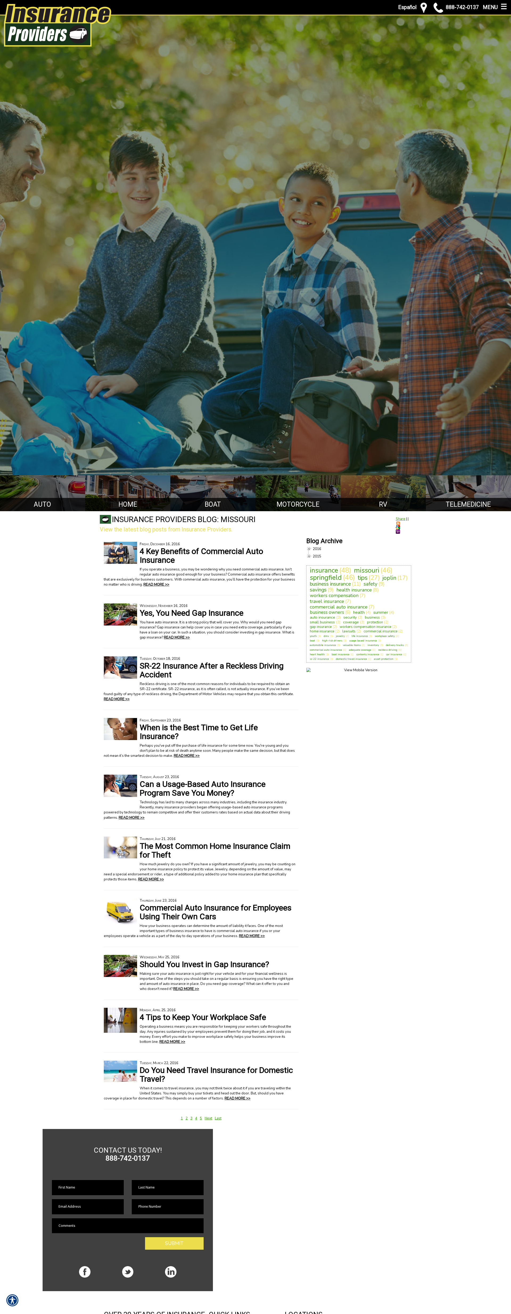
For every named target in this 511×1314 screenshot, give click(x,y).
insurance (324, 570)
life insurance (360, 636)
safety (370, 584)
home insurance (322, 631)
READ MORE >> (156, 584)
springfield (326, 577)
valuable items (352, 645)
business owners (327, 612)
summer (380, 612)
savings (318, 589)
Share (400, 519)
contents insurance (367, 654)
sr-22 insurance (319, 659)
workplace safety (385, 636)
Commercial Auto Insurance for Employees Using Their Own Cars (215, 912)
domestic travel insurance (351, 659)
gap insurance (321, 626)
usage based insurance (363, 641)
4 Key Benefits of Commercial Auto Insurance (201, 556)
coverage (351, 622)
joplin (389, 578)
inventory (373, 645)
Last (218, 1118)
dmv (326, 636)
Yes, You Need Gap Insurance (192, 613)
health (359, 612)
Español (407, 7)
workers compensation (334, 595)
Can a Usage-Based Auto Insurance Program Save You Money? (203, 788)
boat (312, 641)
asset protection (383, 659)
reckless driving (387, 650)
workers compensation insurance (365, 626)
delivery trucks (395, 645)
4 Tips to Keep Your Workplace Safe (203, 1017)
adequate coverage (360, 650)
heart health (317, 654)
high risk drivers (332, 641)
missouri (366, 570)
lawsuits (349, 631)
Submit (174, 1243)
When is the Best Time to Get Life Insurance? (199, 732)
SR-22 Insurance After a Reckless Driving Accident (212, 670)
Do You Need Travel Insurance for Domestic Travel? (216, 1074)
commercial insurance (380, 631)
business (372, 617)
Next (208, 1118)
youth (313, 636)
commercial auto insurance (339, 607)
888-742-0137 (462, 7)
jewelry (340, 636)
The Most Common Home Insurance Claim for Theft (215, 850)
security (350, 617)
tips (363, 578)
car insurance (394, 654)
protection (375, 622)
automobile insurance (323, 645)
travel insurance (327, 601)
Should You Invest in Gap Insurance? (204, 964)
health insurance (354, 590)
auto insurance (322, 617)
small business (322, 622)
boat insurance (340, 654)
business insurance (330, 584)
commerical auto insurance (326, 650)
